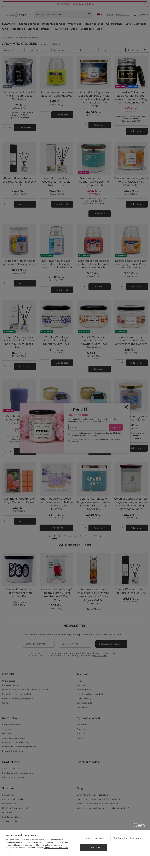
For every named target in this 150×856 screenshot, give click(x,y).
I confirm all (94, 847)
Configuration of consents (127, 838)
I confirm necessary (94, 838)
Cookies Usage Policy (15, 842)
